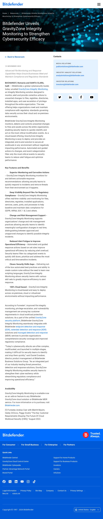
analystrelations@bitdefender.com (70, 75)
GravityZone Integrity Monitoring (33, 89)
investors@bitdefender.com (67, 84)
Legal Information (9, 490)
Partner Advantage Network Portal (16, 469)
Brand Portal (7, 473)
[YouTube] (22, 481)
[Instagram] (28, 481)
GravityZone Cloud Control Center (16, 461)
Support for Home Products (64, 458)
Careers (57, 469)
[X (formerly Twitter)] (10, 481)
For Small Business (30, 445)
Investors (57, 465)
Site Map (38, 490)
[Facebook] (4, 481)
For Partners (69, 445)
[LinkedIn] (16, 481)
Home (5, 13)
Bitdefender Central (10, 458)
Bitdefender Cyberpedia (12, 465)
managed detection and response (33, 332)
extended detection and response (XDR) (29, 329)
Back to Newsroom (16, 57)
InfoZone (57, 473)
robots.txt (16, 493)
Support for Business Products (65, 461)
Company (50, 490)
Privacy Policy (25, 490)
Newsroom (14, 13)
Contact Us (62, 490)
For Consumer (9, 445)
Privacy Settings (76, 490)
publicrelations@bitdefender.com (69, 66)
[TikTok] (34, 481)
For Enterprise (51, 445)
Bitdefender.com (12, 405)
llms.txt (5, 493)
